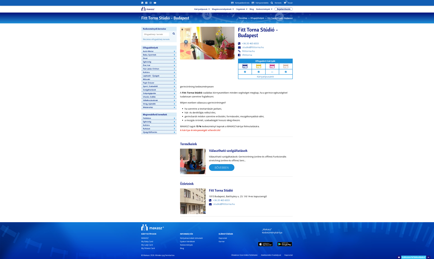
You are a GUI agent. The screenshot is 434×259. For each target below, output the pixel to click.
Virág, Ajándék (149, 104)
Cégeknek (240, 9)
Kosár (289, 2)
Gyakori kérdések (187, 241)
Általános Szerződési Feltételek (244, 255)
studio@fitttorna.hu (253, 47)
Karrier (222, 241)
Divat (145, 58)
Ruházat (146, 128)
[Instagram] (151, 3)
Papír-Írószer (148, 83)
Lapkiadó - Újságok (151, 76)
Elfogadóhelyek (257, 18)
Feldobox (147, 118)
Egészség (147, 62)
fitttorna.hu (248, 51)
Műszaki (146, 79)
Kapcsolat (223, 238)
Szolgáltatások (149, 90)
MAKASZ (145, 238)
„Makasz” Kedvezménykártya (272, 231)
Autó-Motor (148, 51)
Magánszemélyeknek (221, 9)
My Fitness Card (148, 248)
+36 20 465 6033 (250, 43)
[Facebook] (146, 3)
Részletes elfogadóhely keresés (156, 39)
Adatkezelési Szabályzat (271, 255)
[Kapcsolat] (142, 3)
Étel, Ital (146, 65)
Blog (252, 9)
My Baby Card (147, 241)
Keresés (278, 3)
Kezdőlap (243, 18)
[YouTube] (155, 3)
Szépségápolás (149, 93)
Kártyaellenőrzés (242, 3)
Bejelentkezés (283, 9)
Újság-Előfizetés (150, 132)
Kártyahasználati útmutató (191, 238)
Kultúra (146, 72)
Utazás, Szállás (149, 97)
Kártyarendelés (262, 3)
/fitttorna (247, 54)
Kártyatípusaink (265, 76)
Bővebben (222, 167)
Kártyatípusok (200, 9)
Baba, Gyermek (149, 55)
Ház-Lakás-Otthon (151, 69)
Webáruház (148, 107)
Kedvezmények (263, 9)
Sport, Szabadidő (150, 86)
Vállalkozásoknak (150, 100)
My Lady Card (147, 245)
